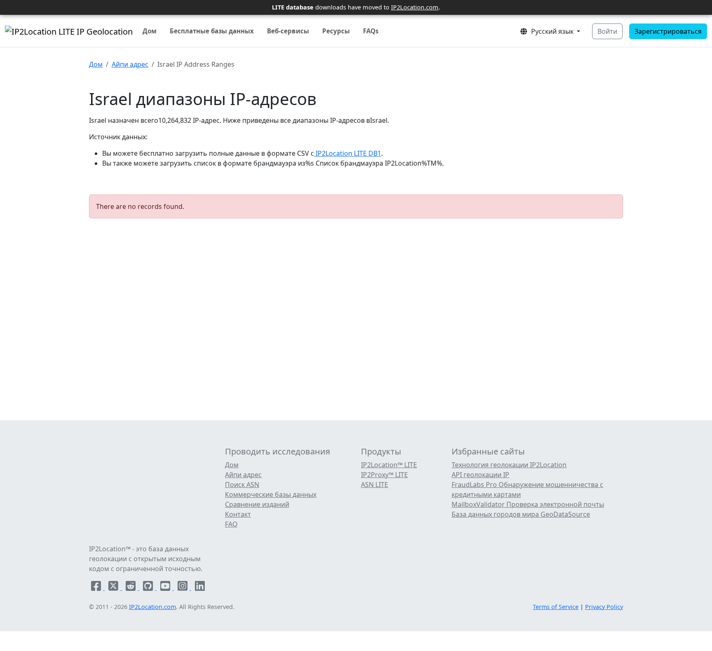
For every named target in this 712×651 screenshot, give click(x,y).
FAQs (371, 31)
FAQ (231, 524)
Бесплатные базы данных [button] (212, 31)
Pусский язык (551, 31)
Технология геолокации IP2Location (509, 464)
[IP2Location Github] (149, 587)
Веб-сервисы (288, 31)
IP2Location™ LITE (389, 464)
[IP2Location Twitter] (114, 587)
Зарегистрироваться (668, 31)
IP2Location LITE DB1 (347, 153)
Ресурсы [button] (336, 31)
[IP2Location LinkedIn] (200, 587)
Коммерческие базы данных (270, 494)
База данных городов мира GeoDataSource (521, 514)
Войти (607, 31)
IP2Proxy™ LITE (384, 474)
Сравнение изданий (257, 504)
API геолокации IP (480, 474)
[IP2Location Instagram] (183, 587)
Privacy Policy (604, 607)
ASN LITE (374, 484)
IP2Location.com (414, 7)
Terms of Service (555, 607)
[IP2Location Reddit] (131, 587)
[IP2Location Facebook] (97, 587)
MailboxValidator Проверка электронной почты (528, 504)
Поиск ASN (242, 484)
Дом (150, 31)
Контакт (238, 514)
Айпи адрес (130, 64)
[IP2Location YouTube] (166, 587)
